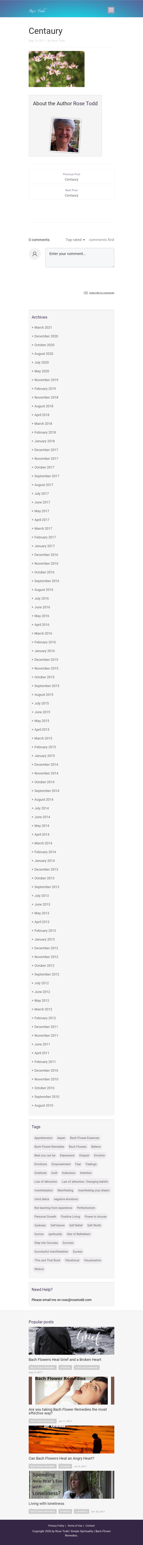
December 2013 (46, 869)
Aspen (61, 1138)
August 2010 (43, 1105)
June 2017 (42, 502)
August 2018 (43, 406)
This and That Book (47, 1260)
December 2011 (46, 1027)
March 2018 (43, 424)
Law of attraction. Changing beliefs (85, 1181)
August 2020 (43, 354)
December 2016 (46, 555)
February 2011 (45, 1062)
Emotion (99, 1155)
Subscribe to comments (101, 292)
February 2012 (45, 1018)
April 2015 (41, 729)
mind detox (41, 1199)
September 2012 (46, 974)
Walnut (39, 1269)
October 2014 (44, 782)
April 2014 (41, 834)
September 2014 (46, 791)
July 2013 (41, 896)
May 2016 (41, 616)
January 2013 (44, 939)
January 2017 (44, 546)
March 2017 (43, 528)
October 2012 (44, 966)
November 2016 (46, 563)
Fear (78, 1164)
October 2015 (44, 677)
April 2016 (41, 625)
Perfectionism (86, 1208)
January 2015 (44, 756)
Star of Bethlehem (78, 1234)
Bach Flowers (78, 1146)
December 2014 (46, 764)
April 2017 (41, 520)
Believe (96, 1146)
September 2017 (46, 476)
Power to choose (96, 1216)
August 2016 (43, 590)
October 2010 (44, 1088)
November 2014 (46, 773)
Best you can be (44, 1155)
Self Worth (94, 1225)
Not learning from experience (53, 1208)
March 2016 (43, 633)
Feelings (91, 1164)
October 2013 (44, 878)
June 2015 (42, 712)
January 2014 (44, 861)
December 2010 (46, 1070)
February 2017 (45, 537)
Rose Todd (58, 40)
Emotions (40, 1164)
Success (68, 1243)
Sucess (77, 1251)
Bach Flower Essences (84, 1138)
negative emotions (66, 1199)
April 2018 (41, 415)
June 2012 (42, 992)
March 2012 (43, 1009)
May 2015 (41, 721)
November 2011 (46, 1035)
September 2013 (46, 887)
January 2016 (44, 651)
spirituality (55, 1234)
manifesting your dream (93, 1190)
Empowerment (61, 1164)
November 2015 (46, 668)
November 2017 (46, 459)
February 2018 (45, 432)
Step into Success (46, 1243)
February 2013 (45, 931)
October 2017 (44, 467)
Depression (67, 1155)
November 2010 (46, 1079)
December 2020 (46, 336)
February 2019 (45, 389)
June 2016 (42, 607)
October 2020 (44, 345)
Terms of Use (74, 1525)
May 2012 (41, 1000)
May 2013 (41, 913)
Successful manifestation (51, 1251)
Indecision (68, 1173)
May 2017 (41, 511)
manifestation (43, 1190)
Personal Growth (45, 1216)
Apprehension (43, 1138)
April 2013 (41, 922)
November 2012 (46, 957)
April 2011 (41, 1053)
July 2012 (41, 983)
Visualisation (92, 1260)
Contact (90, 1525)
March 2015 (43, 738)
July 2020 (41, 362)
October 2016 (44, 572)
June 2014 (42, 817)
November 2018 (46, 397)
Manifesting (65, 1190)
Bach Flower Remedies (49, 1146)
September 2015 (46, 686)
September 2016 (46, 581)
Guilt (54, 1173)
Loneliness (81, 1511)
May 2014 (41, 826)
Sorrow (39, 1234)
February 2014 (45, 852)
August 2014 (43, 799)
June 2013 (42, 904)
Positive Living (70, 1216)
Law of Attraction (45, 1181)
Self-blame (57, 1225)
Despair (84, 1155)
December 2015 (46, 660)
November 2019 (46, 380)
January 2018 (44, 441)
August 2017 (43, 485)
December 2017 (46, 450)
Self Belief (76, 1225)
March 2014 (43, 843)
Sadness (40, 1225)
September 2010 (46, 1097)
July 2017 (41, 493)
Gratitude (40, 1173)
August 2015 (43, 695)
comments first (101, 240)
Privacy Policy (56, 1525)
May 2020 (41, 371)
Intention (86, 1173)
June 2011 (42, 1044)
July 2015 (41, 703)
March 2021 (43, 327)
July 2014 (41, 808)
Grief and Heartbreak (87, 1367)
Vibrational (72, 1260)
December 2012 (46, 948)
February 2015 (45, 747)
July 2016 (41, 598)
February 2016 (45, 642)
